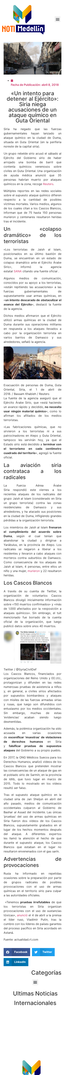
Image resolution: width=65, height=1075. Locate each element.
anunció (22, 915)
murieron (34, 571)
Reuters (48, 184)
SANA (18, 271)
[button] (57, 19)
